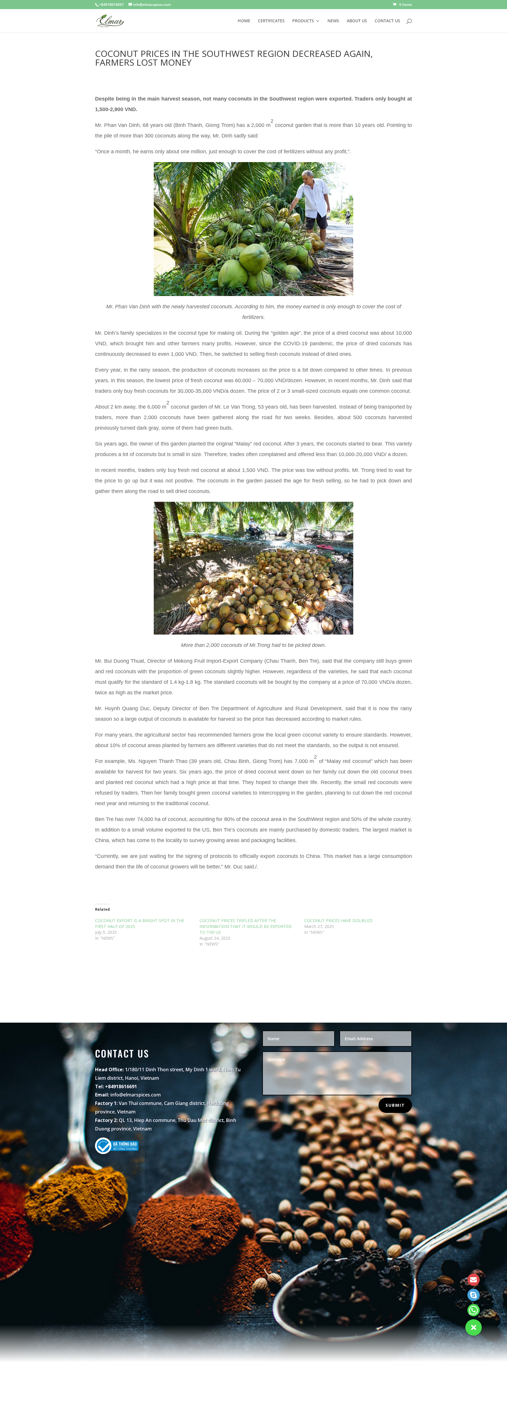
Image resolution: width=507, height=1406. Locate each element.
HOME (244, 21)
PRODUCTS (303, 21)
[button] (473, 1327)
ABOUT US (357, 21)
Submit (395, 1105)
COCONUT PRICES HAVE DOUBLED (338, 920)
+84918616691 (111, 4)
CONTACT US (387, 21)
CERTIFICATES (271, 21)
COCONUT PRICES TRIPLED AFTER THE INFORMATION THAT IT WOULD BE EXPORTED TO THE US (246, 926)
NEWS (333, 21)
